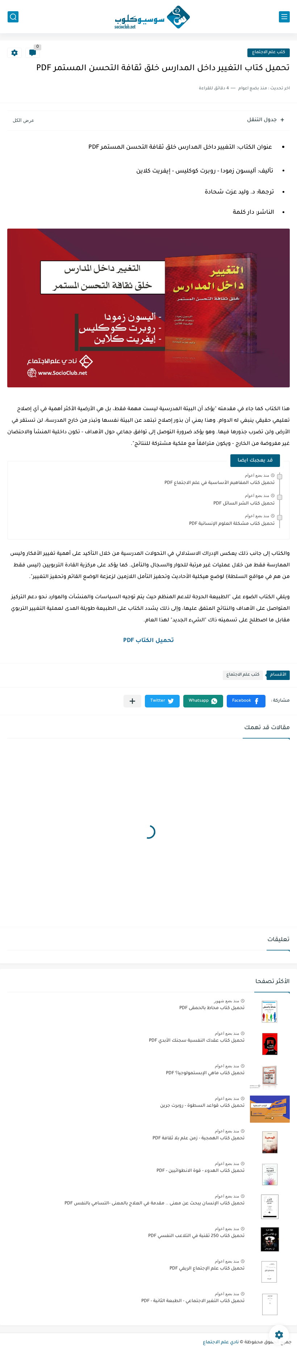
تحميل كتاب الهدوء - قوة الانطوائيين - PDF (200, 1171)
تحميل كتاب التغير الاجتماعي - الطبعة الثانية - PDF (192, 1301)
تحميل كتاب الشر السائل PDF (244, 503)
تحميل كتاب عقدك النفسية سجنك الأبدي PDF (196, 1040)
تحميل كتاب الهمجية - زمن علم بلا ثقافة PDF (198, 1138)
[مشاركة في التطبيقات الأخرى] (132, 701)
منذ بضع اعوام (257, 475)
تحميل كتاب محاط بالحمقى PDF (211, 1008)
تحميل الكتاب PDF (148, 641)
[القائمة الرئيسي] (284, 16)
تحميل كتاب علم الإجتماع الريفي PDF (207, 1268)
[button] (246, 701)
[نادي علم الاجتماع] (148, 16)
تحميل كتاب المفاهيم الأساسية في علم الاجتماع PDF (219, 483)
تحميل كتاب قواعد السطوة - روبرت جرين (202, 1106)
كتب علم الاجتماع (268, 52)
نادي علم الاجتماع (221, 1342)
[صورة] (270, 1011)
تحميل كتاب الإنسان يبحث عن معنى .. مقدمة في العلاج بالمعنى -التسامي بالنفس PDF (154, 1203)
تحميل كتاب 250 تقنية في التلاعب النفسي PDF (196, 1236)
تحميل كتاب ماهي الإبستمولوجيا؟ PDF (205, 1073)
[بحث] (13, 16)
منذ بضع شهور (226, 1000)
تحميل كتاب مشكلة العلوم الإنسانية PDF (232, 524)
